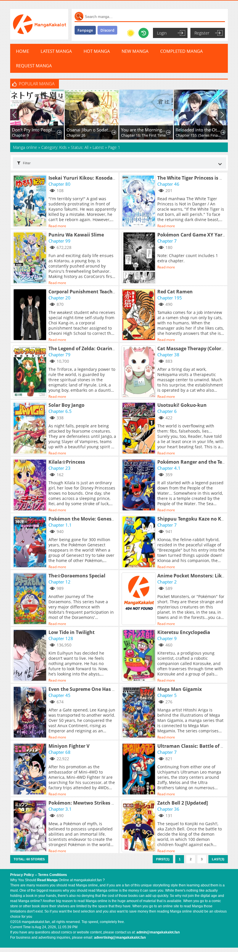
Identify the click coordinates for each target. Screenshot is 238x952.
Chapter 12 (59, 582)
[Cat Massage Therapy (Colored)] (139, 372)
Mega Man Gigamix (179, 689)
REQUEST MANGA (34, 65)
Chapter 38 (168, 354)
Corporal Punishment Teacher (82, 291)
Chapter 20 (59, 298)
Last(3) (218, 859)
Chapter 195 (169, 298)
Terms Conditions (52, 875)
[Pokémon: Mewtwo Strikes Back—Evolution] (30, 826)
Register (201, 33)
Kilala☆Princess (66, 462)
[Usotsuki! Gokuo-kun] (139, 428)
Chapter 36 (168, 809)
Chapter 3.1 (60, 809)
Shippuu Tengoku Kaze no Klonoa (196, 519)
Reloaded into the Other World (198, 130)
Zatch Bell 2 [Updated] (182, 803)
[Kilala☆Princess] (30, 485)
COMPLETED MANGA (181, 51)
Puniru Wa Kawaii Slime (76, 235)
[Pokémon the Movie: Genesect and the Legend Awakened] (30, 542)
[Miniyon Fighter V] (30, 769)
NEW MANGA (135, 51)
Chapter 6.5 (60, 411)
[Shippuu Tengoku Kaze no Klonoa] (139, 542)
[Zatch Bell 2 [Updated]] (139, 826)
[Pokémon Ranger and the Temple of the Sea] (139, 485)
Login (162, 33)
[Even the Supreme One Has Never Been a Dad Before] (30, 712)
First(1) (163, 859)
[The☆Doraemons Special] (30, 599)
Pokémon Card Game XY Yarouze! (196, 235)
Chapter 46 (168, 184)
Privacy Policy (22, 875)
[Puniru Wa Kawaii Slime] (30, 258)
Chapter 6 (167, 411)
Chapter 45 (59, 695)
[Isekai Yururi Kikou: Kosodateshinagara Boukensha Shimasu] (30, 201)
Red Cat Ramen (175, 291)
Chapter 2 (167, 582)
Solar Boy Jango (66, 405)
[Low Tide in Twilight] (30, 655)
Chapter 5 (167, 695)
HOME (22, 51)
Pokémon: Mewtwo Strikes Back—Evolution (99, 803)
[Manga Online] (39, 24)
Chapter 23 (59, 468)
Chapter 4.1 (169, 468)
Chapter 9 (20, 135)
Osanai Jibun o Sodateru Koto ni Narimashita (89, 130)
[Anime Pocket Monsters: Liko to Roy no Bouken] (139, 599)
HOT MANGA (97, 51)
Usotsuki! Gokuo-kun (182, 405)
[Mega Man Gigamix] (139, 712)
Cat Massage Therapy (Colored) (192, 348)
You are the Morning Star (144, 130)
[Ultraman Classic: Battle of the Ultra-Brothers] (139, 769)
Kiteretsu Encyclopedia (183, 632)
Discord (107, 30)
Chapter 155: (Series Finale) (198, 135)
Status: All (80, 147)
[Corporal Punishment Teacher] (30, 315)
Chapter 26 (75, 135)
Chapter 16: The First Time (143, 135)
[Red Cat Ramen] (139, 315)
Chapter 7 (167, 241)
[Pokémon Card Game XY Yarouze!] (139, 258)
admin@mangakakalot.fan (158, 932)
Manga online (25, 147)
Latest (98, 147)
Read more (57, 225)
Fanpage (85, 30)
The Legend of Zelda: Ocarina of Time (91, 348)
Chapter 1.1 (60, 525)
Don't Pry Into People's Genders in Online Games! (34, 130)
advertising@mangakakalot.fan (120, 937)
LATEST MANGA (56, 51)
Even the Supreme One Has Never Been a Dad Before (108, 689)
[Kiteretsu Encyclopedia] (139, 655)
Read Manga (47, 880)
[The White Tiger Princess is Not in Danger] (139, 201)
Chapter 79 (59, 354)
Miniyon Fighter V (68, 746)
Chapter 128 (60, 638)
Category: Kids (54, 147)
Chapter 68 (59, 752)
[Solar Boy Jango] (30, 428)
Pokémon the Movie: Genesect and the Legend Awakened (114, 519)
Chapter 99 (59, 241)
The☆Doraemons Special (76, 575)
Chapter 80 (59, 184)
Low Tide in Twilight (71, 632)
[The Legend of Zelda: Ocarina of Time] (30, 372)
